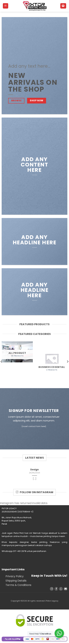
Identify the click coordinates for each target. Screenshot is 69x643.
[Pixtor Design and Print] (34, 6)
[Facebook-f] (56, 589)
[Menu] (5, 6)
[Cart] (63, 6)
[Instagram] (51, 589)
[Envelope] (65, 589)
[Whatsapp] (61, 589)
